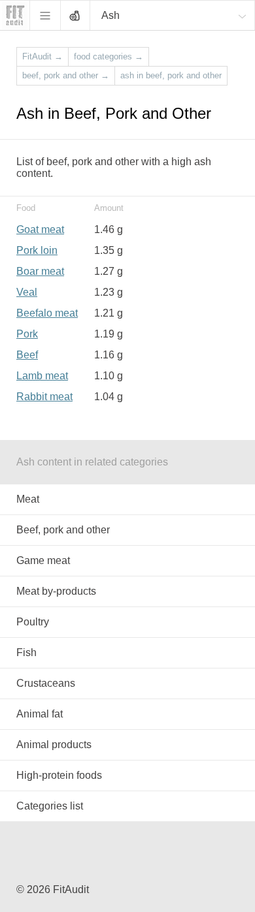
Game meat (43, 560)
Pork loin (37, 250)
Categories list (49, 805)
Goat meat (40, 229)
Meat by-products (56, 591)
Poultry (32, 621)
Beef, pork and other (63, 529)
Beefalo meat (47, 313)
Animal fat (39, 713)
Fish (26, 652)
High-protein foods (59, 775)
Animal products (54, 744)
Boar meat (40, 271)
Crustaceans (45, 683)
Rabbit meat (44, 396)
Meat (27, 499)
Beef (27, 354)
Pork (27, 333)
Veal (26, 292)
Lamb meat (42, 375)
